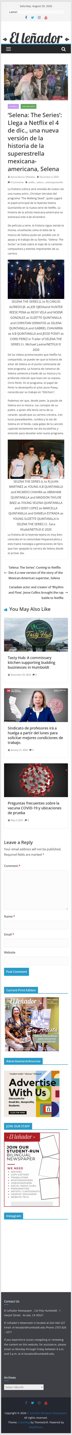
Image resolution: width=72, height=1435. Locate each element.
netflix (31, 182)
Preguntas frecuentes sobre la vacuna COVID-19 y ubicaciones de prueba (34, 808)
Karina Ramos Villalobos (23, 176)
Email (9, 934)
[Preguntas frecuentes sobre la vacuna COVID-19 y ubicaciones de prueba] (36, 766)
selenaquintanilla (54, 182)
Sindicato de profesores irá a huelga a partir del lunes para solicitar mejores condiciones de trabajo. (35, 735)
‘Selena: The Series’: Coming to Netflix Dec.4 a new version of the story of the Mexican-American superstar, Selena (35, 572)
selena (40, 182)
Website (9, 952)
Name (9, 916)
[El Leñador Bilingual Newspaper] (36, 35)
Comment (12, 866)
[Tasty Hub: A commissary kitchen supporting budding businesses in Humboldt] (36, 620)
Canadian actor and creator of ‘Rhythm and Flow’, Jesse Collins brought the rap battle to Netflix (36, 592)
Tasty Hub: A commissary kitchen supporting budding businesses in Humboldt (31, 662)
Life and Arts (28, 106)
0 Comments (17, 182)
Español (13, 106)
